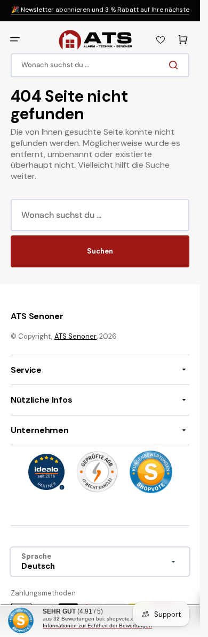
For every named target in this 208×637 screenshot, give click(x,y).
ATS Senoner (75, 336)
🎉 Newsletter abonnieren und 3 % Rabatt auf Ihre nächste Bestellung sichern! (100, 14)
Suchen (100, 251)
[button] (15, 39)
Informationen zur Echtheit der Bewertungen (97, 625)
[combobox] (100, 65)
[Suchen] (175, 65)
